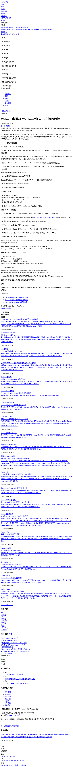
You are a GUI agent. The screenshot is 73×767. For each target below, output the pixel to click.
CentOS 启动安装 (11, 564)
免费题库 (49, 29)
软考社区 (4, 11)
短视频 (16, 27)
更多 (10, 634)
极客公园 (10, 737)
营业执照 (4, 726)
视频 (6, 96)
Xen (5, 377)
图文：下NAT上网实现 (15, 502)
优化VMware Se (6, 562)
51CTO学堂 (8, 683)
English (7, 701)
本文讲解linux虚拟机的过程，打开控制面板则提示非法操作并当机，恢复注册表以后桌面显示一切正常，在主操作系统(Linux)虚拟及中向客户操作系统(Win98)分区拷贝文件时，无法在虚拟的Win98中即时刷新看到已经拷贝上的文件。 (36, 339)
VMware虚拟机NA (7, 514)
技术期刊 (8, 103)
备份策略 (9, 444)
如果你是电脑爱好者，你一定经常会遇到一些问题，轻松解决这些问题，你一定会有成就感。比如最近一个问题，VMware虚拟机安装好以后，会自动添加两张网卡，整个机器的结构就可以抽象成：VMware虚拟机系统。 (36, 539)
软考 (13, 29)
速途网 (56, 734)
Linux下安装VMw (7, 416)
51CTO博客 (8, 679)
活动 (6, 105)
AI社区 (7, 101)
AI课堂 (3, 20)
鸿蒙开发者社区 (6, 18)
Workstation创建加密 (12, 591)
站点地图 (8, 696)
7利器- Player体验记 (15, 458)
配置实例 (9, 433)
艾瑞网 (45, 734)
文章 (2, 34)
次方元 (44, 737)
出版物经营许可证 (13, 726)
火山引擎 (49, 737)
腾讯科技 (10, 734)
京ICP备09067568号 (13, 715)
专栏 (14, 34)
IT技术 (35, 29)
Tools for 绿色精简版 (14, 516)
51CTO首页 (4, 2)
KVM (2, 377)
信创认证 (18, 29)
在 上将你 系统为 (16, 393)
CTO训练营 (25, 683)
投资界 (39, 737)
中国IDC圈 (25, 737)
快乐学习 (10, 335)
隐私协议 (8, 705)
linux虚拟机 (4, 349)
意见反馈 (8, 699)
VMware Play (5, 472)
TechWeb (40, 734)
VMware (3, 333)
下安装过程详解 (13, 405)
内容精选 (8, 94)
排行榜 (12, 27)
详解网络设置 (10, 534)
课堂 (11, 34)
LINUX (8, 500)
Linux (13, 333)
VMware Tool (5, 532)
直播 (17, 34)
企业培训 (4, 16)
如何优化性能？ (13, 379)
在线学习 (4, 32)
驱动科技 (28, 734)
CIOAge (11, 674)
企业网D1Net (33, 737)
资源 (5, 34)
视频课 (3, 27)
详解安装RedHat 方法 (14, 419)
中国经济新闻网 (63, 734)
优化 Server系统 (11, 550)
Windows (9, 333)
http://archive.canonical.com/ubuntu (44, 217)
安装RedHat (11, 351)
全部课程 (4, 29)
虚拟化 (3, 456)
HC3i (16, 674)
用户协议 (8, 703)
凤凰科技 (22, 734)
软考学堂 (27, 27)
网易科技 (16, 734)
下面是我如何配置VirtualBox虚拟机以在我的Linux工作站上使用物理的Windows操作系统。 (31, 395)
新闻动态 (8, 694)
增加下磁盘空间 (14, 488)
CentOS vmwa (5, 576)
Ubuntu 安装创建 (11, 578)
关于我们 (8, 692)
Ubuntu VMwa (5, 589)
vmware (7, 456)
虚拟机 (9, 377)
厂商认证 (30, 29)
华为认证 (24, 29)
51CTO (7, 674)
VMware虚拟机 (6, 308)
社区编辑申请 (5, 111)
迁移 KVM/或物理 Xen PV (18, 363)
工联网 (4, 737)
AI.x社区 (32, 679)
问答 (8, 34)
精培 (13, 683)
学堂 (2, 6)
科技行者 (34, 734)
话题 (6, 98)
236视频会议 (17, 737)
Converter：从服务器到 (19, 319)
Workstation (9, 605)
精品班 (3, 9)
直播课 (21, 27)
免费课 (3, 13)
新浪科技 (4, 734)
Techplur (20, 674)
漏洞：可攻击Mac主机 (16, 474)
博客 (2, 4)
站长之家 (51, 734)
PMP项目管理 (41, 29)
